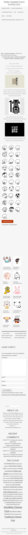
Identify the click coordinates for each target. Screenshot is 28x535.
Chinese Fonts (6, 8)
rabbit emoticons (17, 498)
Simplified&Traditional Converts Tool (13, 19)
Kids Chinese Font (10, 492)
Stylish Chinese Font (16, 514)
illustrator (9, 489)
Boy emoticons (13, 468)
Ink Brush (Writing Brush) (16, 489)
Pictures (9, 16)
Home (2, 53)
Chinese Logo (8, 476)
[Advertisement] (14, 37)
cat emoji (20, 468)
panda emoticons (18, 494)
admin (17, 63)
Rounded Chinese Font (12, 502)
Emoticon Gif (18, 482)
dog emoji (5, 480)
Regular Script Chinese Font (10, 500)
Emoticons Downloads (10, 53)
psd (4, 498)
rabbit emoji (8, 498)
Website (4, 385)
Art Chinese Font (9, 463)
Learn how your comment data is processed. (14, 394)
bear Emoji (17, 463)
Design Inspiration (16, 8)
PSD (15, 12)
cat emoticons (9, 471)
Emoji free (13, 68)
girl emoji (15, 484)
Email (4, 381)
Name (4, 377)
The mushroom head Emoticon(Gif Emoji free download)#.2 (20, 335)
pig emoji (14, 496)
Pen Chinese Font (8, 496)
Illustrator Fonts (7, 12)
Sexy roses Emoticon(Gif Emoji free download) (7, 335)
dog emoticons (11, 480)
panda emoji (11, 494)
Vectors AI (20, 12)
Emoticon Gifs (19, 68)
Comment (5, 357)
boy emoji (8, 468)
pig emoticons (19, 496)
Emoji (3, 16)
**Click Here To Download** (9, 224)
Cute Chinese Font (16, 478)
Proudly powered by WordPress (8, 528)
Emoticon (13, 482)
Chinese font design (13, 473)
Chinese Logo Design (15, 476)
